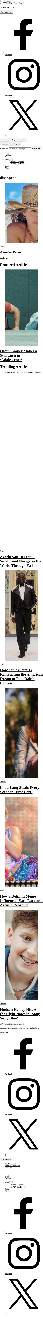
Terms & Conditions (12, 1166)
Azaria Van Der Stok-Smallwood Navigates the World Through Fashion (20, 561)
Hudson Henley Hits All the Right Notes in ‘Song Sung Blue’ (20, 1013)
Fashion (8, 155)
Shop (7, 166)
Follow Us (7, 12)
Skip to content (5, 1)
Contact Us (9, 1168)
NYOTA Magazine (17, 162)
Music (7, 153)
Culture (7, 157)
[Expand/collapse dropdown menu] (11, 159)
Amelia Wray (11, 252)
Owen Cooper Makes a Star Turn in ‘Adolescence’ (18, 355)
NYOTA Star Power (17, 164)
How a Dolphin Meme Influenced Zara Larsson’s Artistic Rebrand (21, 900)
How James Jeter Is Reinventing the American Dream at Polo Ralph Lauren (21, 676)
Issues (7, 159)
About (7, 168)
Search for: (4, 149)
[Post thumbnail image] (21, 242)
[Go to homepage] (12, 1024)
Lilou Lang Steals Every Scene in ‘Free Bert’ (19, 789)
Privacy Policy (10, 1164)
